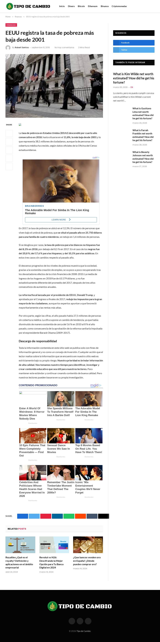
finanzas (11, 25)
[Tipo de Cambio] (28, 6)
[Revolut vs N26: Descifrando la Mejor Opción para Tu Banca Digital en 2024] (54, 544)
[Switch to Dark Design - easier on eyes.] (153, 6)
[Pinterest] (9, 158)
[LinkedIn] (9, 150)
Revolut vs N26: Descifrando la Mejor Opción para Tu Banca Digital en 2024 (51, 562)
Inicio (62, 6)
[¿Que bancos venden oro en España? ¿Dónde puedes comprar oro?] (88, 544)
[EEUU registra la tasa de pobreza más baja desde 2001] (54, 86)
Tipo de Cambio (83, 631)
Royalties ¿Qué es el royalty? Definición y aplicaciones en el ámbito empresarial (19, 562)
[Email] (9, 166)
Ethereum (93, 6)
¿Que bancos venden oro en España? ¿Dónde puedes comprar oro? (87, 561)
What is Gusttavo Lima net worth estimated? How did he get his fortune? (143, 113)
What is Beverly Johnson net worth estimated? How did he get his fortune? (143, 157)
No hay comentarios (64, 47)
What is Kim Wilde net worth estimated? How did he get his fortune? (133, 78)
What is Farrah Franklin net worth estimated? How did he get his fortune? (143, 135)
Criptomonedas (119, 6)
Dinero (71, 6)
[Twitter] (9, 141)
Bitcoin (81, 6)
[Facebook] (9, 133)
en (132, 87)
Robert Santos (22, 47)
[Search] (149, 6)
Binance (105, 6)
